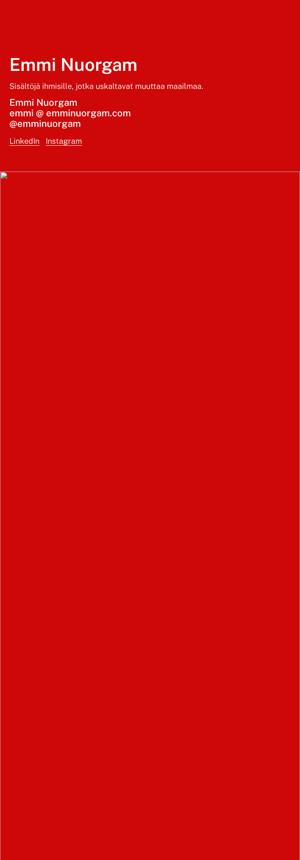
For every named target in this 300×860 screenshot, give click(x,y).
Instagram (64, 140)
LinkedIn (24, 140)
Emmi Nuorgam (73, 64)
